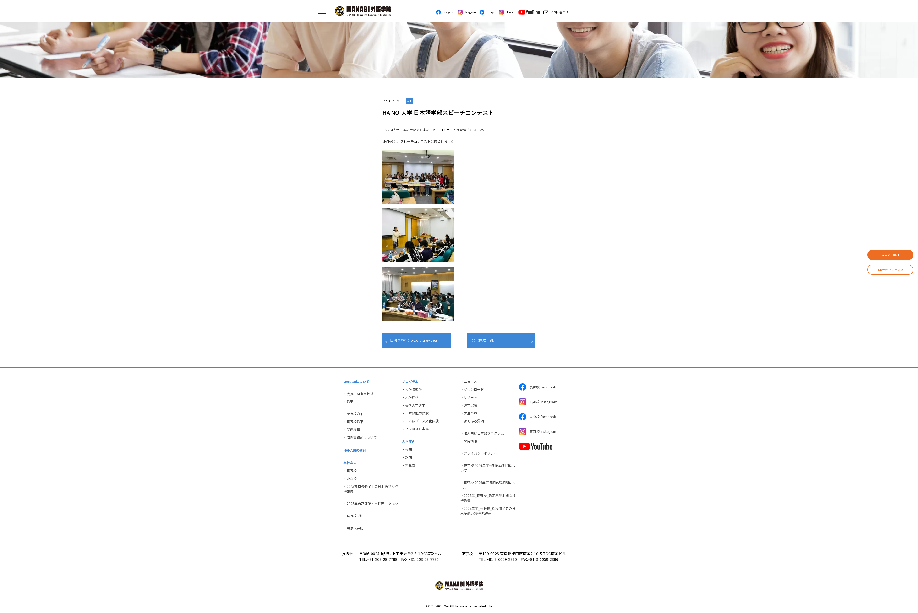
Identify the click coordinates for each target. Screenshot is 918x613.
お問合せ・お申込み (890, 270)
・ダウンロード (472, 389)
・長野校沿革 (353, 421)
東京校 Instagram (541, 431)
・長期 (407, 449)
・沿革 (348, 401)
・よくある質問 (472, 421)
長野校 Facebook (541, 387)
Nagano (447, 12)
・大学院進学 (412, 389)
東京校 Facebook (541, 416)
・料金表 (408, 465)
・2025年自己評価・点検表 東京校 (370, 503)
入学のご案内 (890, 255)
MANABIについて (356, 381)
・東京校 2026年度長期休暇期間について (488, 468)
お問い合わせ (558, 12)
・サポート (468, 397)
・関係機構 (351, 429)
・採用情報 (468, 441)
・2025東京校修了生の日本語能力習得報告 (370, 489)
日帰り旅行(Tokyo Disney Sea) (414, 340)
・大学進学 (410, 397)
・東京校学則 (353, 528)
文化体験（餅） (484, 340)
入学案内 (408, 441)
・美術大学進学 (413, 405)
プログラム (410, 381)
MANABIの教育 (354, 450)
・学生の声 (468, 413)
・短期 (407, 457)
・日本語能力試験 (415, 413)
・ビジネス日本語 (415, 428)
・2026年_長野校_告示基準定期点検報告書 (487, 498)
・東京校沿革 (353, 413)
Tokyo (489, 12)
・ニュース (468, 381)
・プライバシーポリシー (478, 453)
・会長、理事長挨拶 (358, 393)
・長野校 (350, 470)
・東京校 (350, 478)
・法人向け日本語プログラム (482, 433)
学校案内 (350, 462)
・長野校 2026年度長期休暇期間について (488, 485)
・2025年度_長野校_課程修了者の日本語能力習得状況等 (487, 511)
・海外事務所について (360, 437)
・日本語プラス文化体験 (420, 421)
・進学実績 (468, 405)
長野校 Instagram (541, 401)
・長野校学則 (353, 515)
